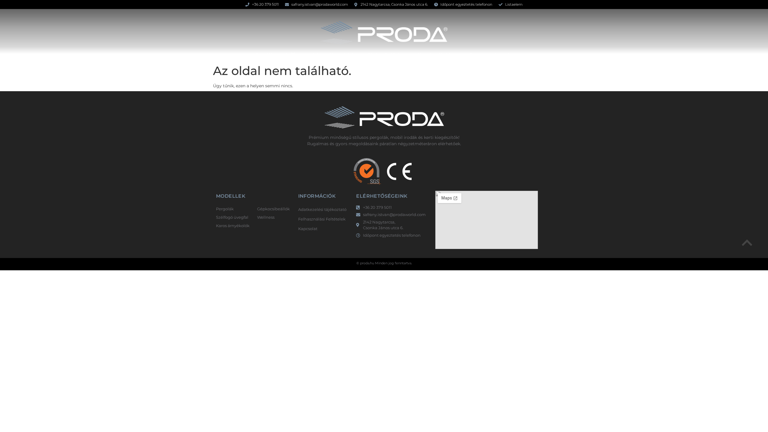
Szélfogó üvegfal (301, 54)
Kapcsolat (503, 54)
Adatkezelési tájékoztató (322, 209)
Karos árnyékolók (435, 54)
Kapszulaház (342, 54)
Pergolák (264, 54)
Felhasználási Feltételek (322, 219)
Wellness (472, 54)
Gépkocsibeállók (384, 54)
